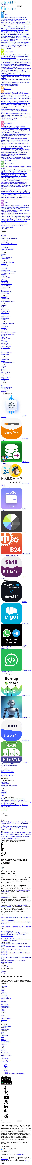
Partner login (4, 1061)
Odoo (2, 1046)
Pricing (3, 230)
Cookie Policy (20, 1154)
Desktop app (4, 1052)
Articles (3, 1015)
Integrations (4, 391)
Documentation (5, 1029)
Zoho (2, 1037)
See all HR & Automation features (10, 199)
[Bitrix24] (8, 3)
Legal (5, 1064)
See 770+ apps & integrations (9, 765)
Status (2, 1009)
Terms (5, 1066)
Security (6, 1070)
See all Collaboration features (8, 120)
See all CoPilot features (7, 227)
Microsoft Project (5, 1041)
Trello (2, 1038)
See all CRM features (6, 48)
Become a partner (5, 1060)
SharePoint (4, 1044)
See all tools (4, 228)
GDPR (6, 1069)
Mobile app (4, 1050)
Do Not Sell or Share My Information (14, 1073)
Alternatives (4, 1020)
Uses (2, 1021)
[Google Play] (6, 1084)
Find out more (4, 1159)
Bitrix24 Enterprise (6, 998)
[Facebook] (5, 1090)
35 (7, 966)
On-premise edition (6, 1026)
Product (3, 989)
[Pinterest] (5, 1113)
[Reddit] (6, 1117)
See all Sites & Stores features (9, 160)
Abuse (6, 1072)
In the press (4, 995)
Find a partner (4, 1058)
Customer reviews (5, 1018)
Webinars (3, 1003)
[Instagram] (6, 1104)
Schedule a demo (5, 1007)
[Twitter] (6, 1094)
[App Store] (6, 1080)
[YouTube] (6, 1099)
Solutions (3, 1017)
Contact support (5, 1006)
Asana (2, 1032)
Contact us (3, 993)
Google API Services (6, 1055)
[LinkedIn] (6, 1108)
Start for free (4, 4)
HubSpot (3, 1040)
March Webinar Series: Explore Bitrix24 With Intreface (15, 946)
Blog (2, 841)
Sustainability (4, 997)
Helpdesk (3, 1001)
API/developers (5, 1054)
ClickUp (3, 1034)
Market (3, 1049)
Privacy (6, 1067)
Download (3, 1027)
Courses (3, 1010)
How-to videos (5, 1004)
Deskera (3, 1043)
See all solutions (5, 390)
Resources (3, 1023)
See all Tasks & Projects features (9, 85)
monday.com (4, 1035)
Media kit (3, 992)
